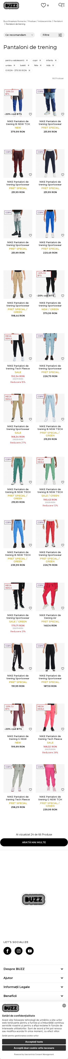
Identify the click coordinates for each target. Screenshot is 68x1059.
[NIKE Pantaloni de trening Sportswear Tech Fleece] (50, 347)
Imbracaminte (44, 21)
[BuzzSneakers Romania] (11, 6)
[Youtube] (30, 951)
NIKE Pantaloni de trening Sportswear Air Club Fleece (17, 678)
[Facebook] (7, 951)
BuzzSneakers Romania (14, 21)
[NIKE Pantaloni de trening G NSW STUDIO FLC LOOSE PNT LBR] (17, 718)
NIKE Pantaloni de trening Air (50, 616)
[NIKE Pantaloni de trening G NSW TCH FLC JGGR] (50, 778)
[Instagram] (18, 951)
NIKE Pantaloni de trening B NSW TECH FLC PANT (50, 429)
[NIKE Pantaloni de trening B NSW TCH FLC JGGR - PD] (17, 103)
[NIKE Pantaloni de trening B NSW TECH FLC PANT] (50, 408)
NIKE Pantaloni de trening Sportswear (50, 122)
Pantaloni (58, 21)
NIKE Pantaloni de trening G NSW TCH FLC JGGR (50, 799)
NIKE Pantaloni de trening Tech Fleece (18, 367)
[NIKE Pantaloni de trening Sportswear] (50, 103)
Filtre (46, 34)
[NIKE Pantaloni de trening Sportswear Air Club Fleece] (17, 657)
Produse (32, 21)
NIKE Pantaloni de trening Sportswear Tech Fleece (50, 368)
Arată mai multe (34, 842)
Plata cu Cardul (34, 13)
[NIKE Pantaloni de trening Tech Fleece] (17, 347)
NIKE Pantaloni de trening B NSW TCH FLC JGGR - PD (18, 124)
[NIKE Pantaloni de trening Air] (50, 597)
